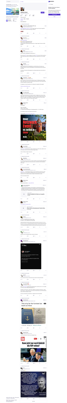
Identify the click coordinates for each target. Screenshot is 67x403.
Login (54, 16)
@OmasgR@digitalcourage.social (26, 28)
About (11, 397)
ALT (45, 396)
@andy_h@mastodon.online (24, 13)
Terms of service (12, 398)
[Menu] (45, 12)
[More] (45, 33)
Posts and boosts (23, 21)
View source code (11, 400)
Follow (43, 12)
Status (13, 397)
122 (25, 15)
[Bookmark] (39, 33)
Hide (44, 115)
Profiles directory (17, 397)
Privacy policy (8, 398)
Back (22, 1)
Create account (54, 14)
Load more (33, 401)
